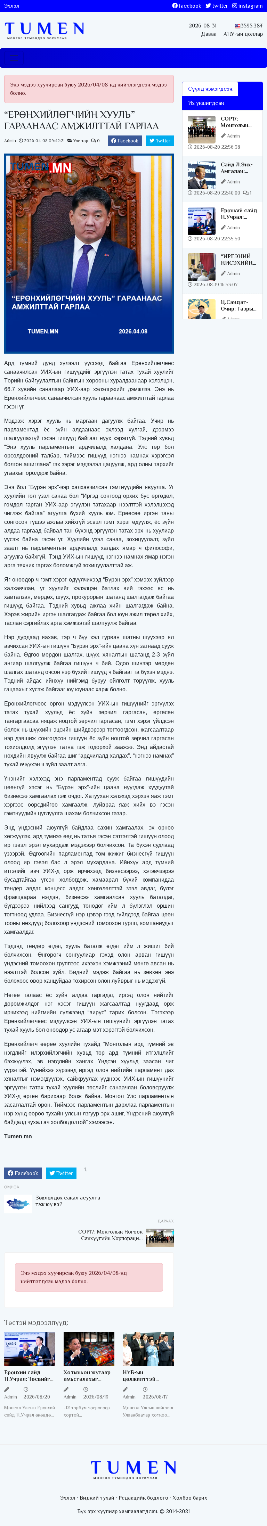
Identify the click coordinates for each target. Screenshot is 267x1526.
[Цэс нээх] (14, 58)
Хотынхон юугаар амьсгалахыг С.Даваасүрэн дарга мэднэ (87, 1382)
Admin (10, 140)
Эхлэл (11, 6)
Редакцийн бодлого (143, 1498)
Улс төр (80, 140)
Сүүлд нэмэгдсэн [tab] (210, 89)
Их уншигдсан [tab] (206, 103)
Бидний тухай (97, 1498)
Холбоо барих (189, 1498)
